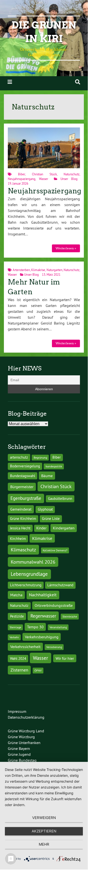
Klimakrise (38, 270)
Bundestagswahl (22, 476)
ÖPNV (38, 670)
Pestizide (17, 616)
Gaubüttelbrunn (60, 498)
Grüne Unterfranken (24, 742)
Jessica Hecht (20, 528)
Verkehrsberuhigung (42, 636)
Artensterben (21, 270)
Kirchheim (18, 538)
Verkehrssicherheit (25, 646)
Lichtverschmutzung (25, 585)
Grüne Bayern (19, 748)
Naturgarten (54, 270)
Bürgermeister (21, 486)
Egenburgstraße (25, 498)
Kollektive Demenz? (55, 550)
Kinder (41, 528)
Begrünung (40, 457)
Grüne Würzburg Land (26, 730)
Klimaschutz (23, 549)
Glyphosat (45, 509)
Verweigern (44, 817)
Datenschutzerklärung (26, 717)
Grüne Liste (51, 518)
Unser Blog (69, 179)
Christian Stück (44, 174)
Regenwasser (43, 616)
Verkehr (14, 637)
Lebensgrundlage (29, 574)
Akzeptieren (44, 831)
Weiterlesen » (66, 248)
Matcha (16, 594)
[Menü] (10, 82)
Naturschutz (71, 174)
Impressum (17, 711)
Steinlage (15, 627)
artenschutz (19, 457)
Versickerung (54, 647)
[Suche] (77, 82)
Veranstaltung (58, 627)
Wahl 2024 (18, 658)
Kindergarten (64, 527)
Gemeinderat (20, 509)
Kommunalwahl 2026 (33, 562)
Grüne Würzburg (21, 736)
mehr (44, 844)
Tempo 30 (35, 626)
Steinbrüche (69, 616)
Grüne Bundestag (22, 760)
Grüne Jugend (19, 754)
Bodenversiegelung (25, 466)
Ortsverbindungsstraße (54, 605)
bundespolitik (54, 466)
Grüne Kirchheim (23, 518)
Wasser (43, 179)
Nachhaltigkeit (43, 595)
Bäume (47, 475)
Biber (21, 174)
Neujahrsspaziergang (21, 179)
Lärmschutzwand (60, 585)
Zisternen (19, 670)
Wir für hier (65, 658)
